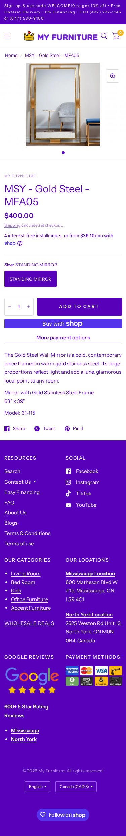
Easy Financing (22, 492)
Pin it (78, 428)
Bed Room (23, 582)
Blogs (10, 523)
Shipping (12, 225)
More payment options (63, 337)
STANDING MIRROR (31, 279)
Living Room (26, 573)
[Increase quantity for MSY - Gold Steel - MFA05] (28, 306)
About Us (15, 512)
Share (19, 428)
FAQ (9, 502)
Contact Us (17, 482)
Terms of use (19, 543)
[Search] (104, 36)
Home (11, 55)
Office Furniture (29, 599)
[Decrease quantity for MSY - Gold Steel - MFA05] (10, 306)
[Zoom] (112, 76)
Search (12, 471)
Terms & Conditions (27, 533)
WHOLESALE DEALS (29, 623)
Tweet (49, 428)
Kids (16, 590)
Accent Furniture (31, 608)
